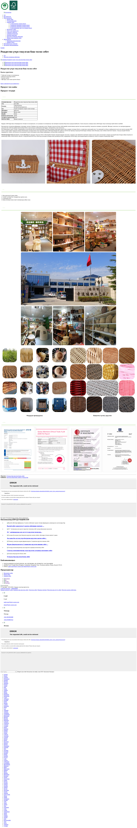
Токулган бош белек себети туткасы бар (17, 477)
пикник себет (10, 22)
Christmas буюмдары (12, 33)
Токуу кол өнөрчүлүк (12, 30)
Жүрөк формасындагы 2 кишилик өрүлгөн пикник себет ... (27, 544)
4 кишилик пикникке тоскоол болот (20, 26)
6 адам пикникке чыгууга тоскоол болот (21, 28)
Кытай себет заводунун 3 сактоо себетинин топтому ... (25, 526)
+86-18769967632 (8, 619)
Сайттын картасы (5, 588)
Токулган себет (33, 590)
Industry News (10, 42)
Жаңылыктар (7, 39)
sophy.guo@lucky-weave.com (15, 566)
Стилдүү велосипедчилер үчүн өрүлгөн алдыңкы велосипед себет (29, 550)
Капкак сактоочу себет (7, 590)
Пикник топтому (42, 590)
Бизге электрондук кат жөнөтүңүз (10, 83)
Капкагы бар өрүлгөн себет (20, 590)
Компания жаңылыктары (14, 40)
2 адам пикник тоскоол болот (18, 23)
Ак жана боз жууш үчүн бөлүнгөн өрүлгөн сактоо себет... (27, 538)
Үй (4, 15)
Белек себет (10, 19)
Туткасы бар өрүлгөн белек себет (15, 476)
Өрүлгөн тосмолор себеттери (15, 36)
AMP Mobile (14, 588)
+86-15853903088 (8, 617)
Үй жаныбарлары (11, 21)
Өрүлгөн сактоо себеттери (69, 590)
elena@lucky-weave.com (30, 566)
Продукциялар (8, 18)
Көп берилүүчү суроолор (10, 43)
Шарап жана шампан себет (14, 38)
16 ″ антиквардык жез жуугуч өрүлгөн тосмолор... (24, 532)
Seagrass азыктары (12, 35)
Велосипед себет (11, 29)
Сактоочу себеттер (12, 32)
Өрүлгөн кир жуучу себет (54, 590)
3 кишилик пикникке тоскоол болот (20, 25)
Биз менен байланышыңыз (11, 45)
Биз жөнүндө (7, 16)
